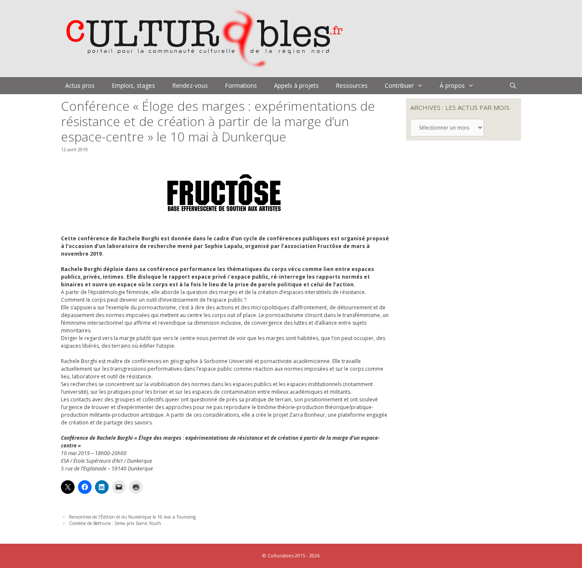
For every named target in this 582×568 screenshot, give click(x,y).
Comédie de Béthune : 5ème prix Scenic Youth (115, 523)
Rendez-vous (190, 85)
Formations (241, 85)
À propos (452, 85)
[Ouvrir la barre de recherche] (513, 85)
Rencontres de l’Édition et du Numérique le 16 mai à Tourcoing (132, 517)
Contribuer (399, 85)
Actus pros (80, 85)
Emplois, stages (133, 85)
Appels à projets (296, 85)
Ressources (352, 85)
